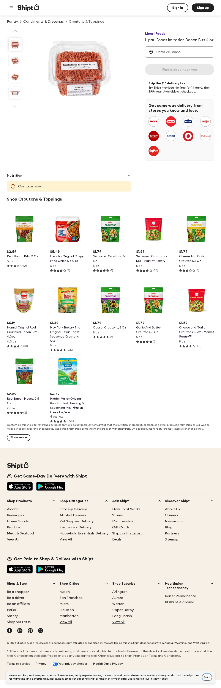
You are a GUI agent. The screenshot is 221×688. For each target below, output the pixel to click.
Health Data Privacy (108, 663)
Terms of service (18, 663)
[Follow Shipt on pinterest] (30, 631)
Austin (65, 592)
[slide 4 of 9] (15, 92)
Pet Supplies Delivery (77, 521)
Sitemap (171, 539)
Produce (13, 527)
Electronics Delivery (76, 527)
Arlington (120, 592)
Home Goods (18, 521)
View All (13, 539)
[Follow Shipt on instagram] (19, 631)
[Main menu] (11, 7)
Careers (171, 515)
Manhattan (69, 616)
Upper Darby (123, 610)
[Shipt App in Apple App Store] (20, 487)
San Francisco (71, 598)
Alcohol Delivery (73, 515)
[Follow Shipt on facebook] (9, 631)
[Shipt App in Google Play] (50, 487)
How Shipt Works (126, 509)
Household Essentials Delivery (84, 533)
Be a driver (15, 598)
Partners (172, 533)
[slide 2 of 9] (15, 60)
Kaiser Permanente (180, 596)
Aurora (117, 598)
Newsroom (174, 521)
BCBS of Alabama (179, 602)
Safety (12, 616)
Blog (168, 527)
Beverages (15, 515)
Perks (11, 610)
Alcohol (13, 509)
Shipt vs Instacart (127, 533)
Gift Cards (120, 527)
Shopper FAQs (19, 622)
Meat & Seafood (20, 533)
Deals (117, 539)
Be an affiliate (18, 604)
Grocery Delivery (73, 509)
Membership (122, 521)
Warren (118, 604)
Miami (64, 604)
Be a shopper (18, 592)
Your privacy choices (73, 663)
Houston (67, 610)
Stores (117, 515)
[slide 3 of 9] (15, 76)
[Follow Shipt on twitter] (40, 631)
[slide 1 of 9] (15, 44)
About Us (172, 509)
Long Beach (122, 616)
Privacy (41, 663)
